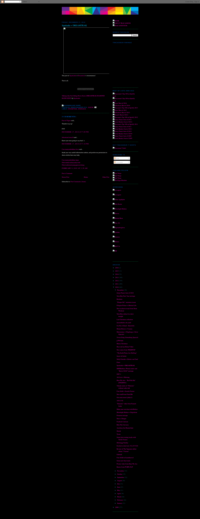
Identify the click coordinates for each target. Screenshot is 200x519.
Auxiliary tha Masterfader (125, 428)
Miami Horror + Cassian (124, 329)
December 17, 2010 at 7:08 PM (75, 132)
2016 (117, 268)
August (119, 481)
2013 (117, 277)
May (118, 490)
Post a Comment (67, 173)
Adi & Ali (120, 400)
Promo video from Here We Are (127, 464)
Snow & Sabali (121, 356)
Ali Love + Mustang (123, 377)
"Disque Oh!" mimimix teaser (126, 302)
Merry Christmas (122, 344)
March (119, 497)
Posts (117, 158)
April (119, 493)
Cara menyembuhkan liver (70, 149)
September (120, 477)
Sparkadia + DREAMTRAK (74, 25)
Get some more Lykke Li (124, 397)
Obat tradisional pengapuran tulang (73, 165)
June (118, 487)
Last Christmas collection (125, 319)
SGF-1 (119, 374)
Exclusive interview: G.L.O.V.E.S (127, 446)
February (120, 500)
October (120, 474)
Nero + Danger (121, 418)
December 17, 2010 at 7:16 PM (75, 144)
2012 (117, 281)
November (120, 471)
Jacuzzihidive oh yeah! (124, 323)
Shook (119, 431)
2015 (117, 271)
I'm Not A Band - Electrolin (125, 326)
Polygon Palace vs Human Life (126, 305)
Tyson (118, 434)
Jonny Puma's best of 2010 (125, 293)
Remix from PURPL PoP (125, 467)
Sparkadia (73, 75)
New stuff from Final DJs (125, 394)
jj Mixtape (120, 340)
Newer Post (65, 177)
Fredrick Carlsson (122, 422)
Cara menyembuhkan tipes (70, 160)
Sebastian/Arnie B (67, 137)
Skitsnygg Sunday (122, 443)
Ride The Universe (123, 425)
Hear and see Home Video (125, 347)
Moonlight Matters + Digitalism (127, 412)
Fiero (118, 362)
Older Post (105, 177)
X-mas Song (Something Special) (127, 337)
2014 (117, 274)
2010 (117, 287)
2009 (117, 507)
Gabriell (119, 454)
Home (86, 177)
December (120, 290)
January (119, 503)
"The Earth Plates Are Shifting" (127, 353)
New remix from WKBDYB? (126, 350)
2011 (117, 284)
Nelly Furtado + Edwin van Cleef (127, 359)
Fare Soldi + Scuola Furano (125, 391)
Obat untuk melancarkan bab (71, 162)
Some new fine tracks (123, 461)
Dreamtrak (81, 75)
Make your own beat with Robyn (127, 409)
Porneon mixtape (122, 415)
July (118, 484)
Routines (119, 299)
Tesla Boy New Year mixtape (126, 296)
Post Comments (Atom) (78, 182)
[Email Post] (95, 107)
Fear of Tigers (66, 120)
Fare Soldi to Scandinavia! (125, 458)
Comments (119, 162)
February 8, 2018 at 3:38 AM (75, 168)
